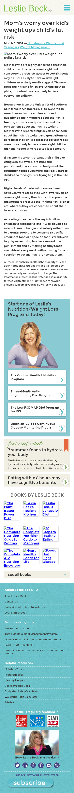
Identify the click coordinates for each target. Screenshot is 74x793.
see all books (37, 575)
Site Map (10, 702)
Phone (57, 765)
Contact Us (11, 601)
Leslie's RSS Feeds (16, 612)
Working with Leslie (17, 628)
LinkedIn (25, 765)
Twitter (17, 765)
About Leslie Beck (15, 596)
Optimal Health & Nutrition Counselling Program (34, 639)
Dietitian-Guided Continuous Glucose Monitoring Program (33, 425)
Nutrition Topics (14, 669)
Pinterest (41, 765)
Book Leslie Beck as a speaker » (37, 757)
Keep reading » (37, 455)
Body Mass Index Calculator (21, 691)
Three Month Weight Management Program (31, 633)
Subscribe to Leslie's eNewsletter (25, 607)
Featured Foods (14, 674)
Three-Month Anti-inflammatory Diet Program (31, 393)
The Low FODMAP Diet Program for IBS (35, 409)
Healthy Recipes (15, 680)
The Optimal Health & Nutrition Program (34, 377)
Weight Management (35, 47)
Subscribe (37, 783)
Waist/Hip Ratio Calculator (21, 696)
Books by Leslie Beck (17, 685)
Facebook (33, 765)
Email (49, 765)
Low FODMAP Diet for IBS (20, 645)
